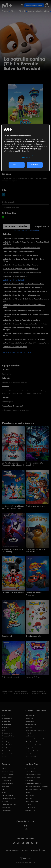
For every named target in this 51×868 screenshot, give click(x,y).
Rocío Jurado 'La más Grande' (35, 739)
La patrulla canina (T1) (16, 226)
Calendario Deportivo (9, 804)
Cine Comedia (6, 724)
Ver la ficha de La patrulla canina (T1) (17, 352)
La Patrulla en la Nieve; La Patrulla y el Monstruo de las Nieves (23, 260)
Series (5, 11)
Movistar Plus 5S (31, 757)
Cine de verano (7, 733)
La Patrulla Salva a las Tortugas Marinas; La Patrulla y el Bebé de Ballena (26, 243)
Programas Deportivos (33, 751)
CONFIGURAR (25, 158)
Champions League (8, 772)
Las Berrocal (30, 736)
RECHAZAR (16, 165)
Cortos (4, 730)
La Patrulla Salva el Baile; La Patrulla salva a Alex (21, 295)
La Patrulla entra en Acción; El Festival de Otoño (21, 238)
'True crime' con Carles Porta (35, 742)
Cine (13, 11)
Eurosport (5, 801)
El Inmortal (29, 727)
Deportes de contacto (9, 798)
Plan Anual (29, 798)
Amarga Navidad (31, 724)
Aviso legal (25, 850)
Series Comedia (7, 748)
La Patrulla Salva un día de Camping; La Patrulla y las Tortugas (23, 329)
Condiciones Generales (33, 778)
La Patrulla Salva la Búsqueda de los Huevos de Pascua (23, 310)
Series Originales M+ (8, 742)
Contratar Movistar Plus (33, 784)
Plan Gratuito (30, 795)
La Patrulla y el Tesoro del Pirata (15, 347)
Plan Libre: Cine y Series (33, 789)
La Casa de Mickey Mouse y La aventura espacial (13, 507)
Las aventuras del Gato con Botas (36, 550)
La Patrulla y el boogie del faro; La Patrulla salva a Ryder (24, 339)
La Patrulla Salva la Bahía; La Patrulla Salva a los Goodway (25, 291)
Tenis (3, 789)
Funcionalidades (31, 772)
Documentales (6, 751)
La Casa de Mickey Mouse (13, 593)
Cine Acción (5, 727)
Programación (6, 810)
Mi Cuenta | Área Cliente (33, 775)
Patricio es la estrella (11, 677)
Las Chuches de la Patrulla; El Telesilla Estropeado (22, 272)
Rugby (4, 792)
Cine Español (6, 721)
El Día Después (6, 781)
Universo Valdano (7, 784)
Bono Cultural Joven (32, 801)
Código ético (30, 781)
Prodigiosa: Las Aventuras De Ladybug (13, 550)
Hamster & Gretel (33, 677)
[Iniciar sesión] (47, 5)
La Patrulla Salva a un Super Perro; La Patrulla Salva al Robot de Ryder (26, 315)
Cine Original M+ (7, 718)
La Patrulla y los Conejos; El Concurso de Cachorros (22, 288)
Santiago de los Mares (35, 506)
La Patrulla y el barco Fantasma (15, 276)
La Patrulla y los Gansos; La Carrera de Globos (20, 255)
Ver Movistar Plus (31, 769)
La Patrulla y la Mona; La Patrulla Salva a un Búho (21, 320)
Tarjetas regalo (30, 807)
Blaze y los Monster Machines (34, 594)
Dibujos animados (31, 748)
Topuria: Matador (7, 795)
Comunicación (30, 810)
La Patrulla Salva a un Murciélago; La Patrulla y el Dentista (25, 324)
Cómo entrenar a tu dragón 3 (34, 464)
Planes (28, 792)
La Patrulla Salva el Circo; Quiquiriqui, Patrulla (20, 265)
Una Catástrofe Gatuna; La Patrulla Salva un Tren (21, 248)
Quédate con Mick (34, 636)
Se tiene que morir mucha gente (36, 730)
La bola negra (30, 718)
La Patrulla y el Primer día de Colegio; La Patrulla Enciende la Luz (26, 300)
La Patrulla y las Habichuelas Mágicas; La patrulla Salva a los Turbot (25, 334)
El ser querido (30, 715)
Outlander (29, 733)
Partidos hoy (6, 807)
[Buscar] (22, 5)
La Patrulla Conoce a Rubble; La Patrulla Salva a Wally (23, 284)
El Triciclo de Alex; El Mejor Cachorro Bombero (20, 269)
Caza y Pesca (30, 754)
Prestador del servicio (12, 850)
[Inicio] (7, 5)
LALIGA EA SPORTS (8, 775)
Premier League (7, 778)
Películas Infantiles (8, 736)
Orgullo (4, 757)
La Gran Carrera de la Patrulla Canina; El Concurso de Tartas (26, 343)
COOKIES (43, 850)
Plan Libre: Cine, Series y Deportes (37, 786)
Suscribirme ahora (34, 5)
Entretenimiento (7, 754)
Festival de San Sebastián (34, 745)
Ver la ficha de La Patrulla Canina (26, 230)
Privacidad (34, 850)
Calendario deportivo (38, 11)
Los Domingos (30, 721)
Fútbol (22, 11)
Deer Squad (7, 636)
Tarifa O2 (28, 804)
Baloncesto (5, 786)
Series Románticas (8, 745)
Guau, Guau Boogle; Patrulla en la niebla (18, 252)
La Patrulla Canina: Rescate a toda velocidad (13, 464)
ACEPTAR (34, 165)
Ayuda (26, 829)
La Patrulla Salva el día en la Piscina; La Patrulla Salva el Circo (24, 306)
